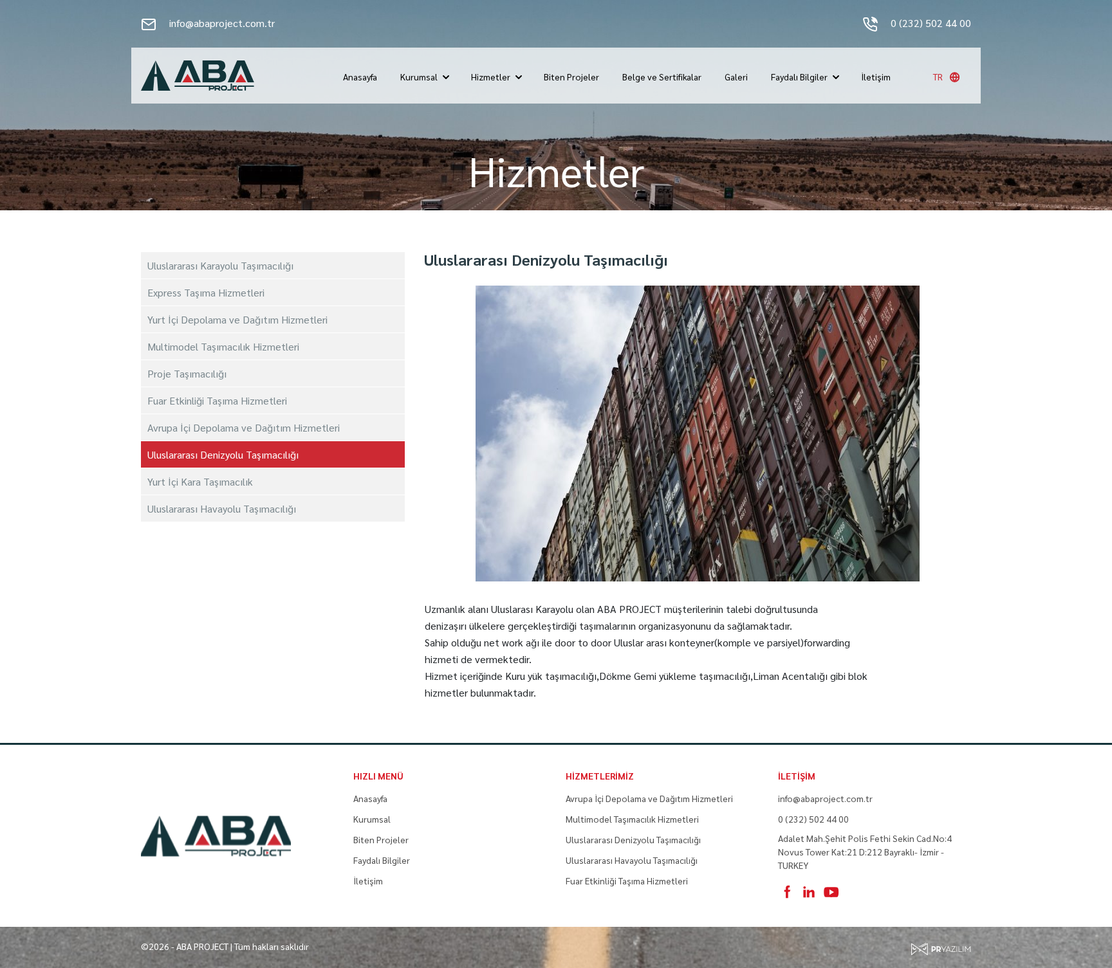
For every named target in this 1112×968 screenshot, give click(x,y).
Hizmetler (490, 76)
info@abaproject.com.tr (221, 23)
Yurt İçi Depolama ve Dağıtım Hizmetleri (237, 319)
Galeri (736, 76)
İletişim (876, 76)
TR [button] (938, 76)
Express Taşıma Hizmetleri (205, 292)
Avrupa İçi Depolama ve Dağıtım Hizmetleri (243, 427)
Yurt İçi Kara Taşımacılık (200, 481)
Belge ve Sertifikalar (661, 76)
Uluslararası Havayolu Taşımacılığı (221, 508)
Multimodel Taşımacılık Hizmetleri (223, 346)
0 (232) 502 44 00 (929, 23)
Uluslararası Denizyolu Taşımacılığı (223, 454)
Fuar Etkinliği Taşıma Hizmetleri (217, 400)
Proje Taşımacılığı (187, 373)
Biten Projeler (571, 76)
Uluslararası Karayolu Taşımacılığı (220, 265)
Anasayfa (360, 76)
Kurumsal (419, 76)
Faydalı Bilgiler (799, 76)
